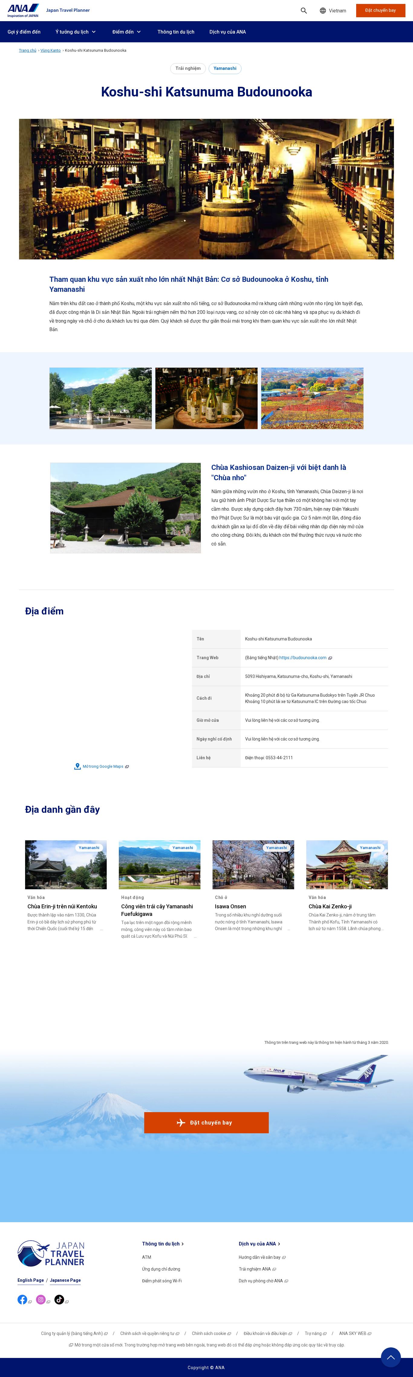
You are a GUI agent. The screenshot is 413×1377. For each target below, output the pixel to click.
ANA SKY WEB (352, 1333)
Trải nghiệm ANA (255, 1269)
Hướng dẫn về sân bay (260, 1257)
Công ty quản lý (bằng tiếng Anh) (72, 1333)
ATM (146, 1257)
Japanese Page (65, 1280)
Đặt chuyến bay (211, 1122)
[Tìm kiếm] (304, 11)
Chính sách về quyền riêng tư (147, 1333)
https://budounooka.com (303, 657)
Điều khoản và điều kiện (265, 1333)
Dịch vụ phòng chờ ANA (261, 1280)
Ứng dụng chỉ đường (161, 1269)
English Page (31, 1280)
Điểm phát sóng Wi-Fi (162, 1280)
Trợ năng (313, 1333)
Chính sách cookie (209, 1333)
